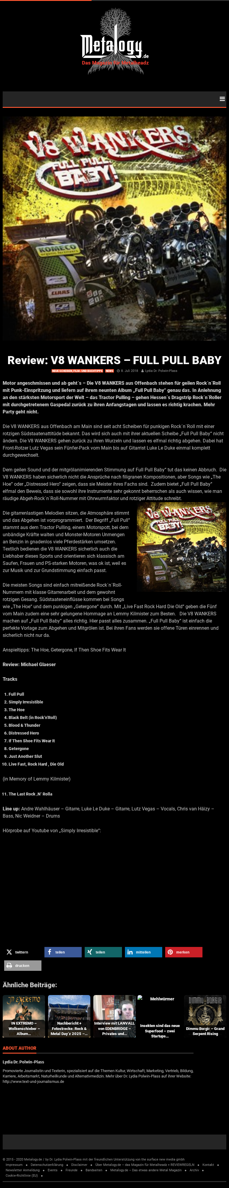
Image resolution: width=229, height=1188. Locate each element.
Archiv (194, 1170)
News (109, 371)
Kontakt (208, 1165)
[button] (22, 952)
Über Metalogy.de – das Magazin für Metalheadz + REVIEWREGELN (144, 1165)
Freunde (72, 1170)
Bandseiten (94, 1170)
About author (19, 1048)
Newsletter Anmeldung (23, 1170)
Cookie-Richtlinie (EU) (22, 1176)
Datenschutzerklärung (47, 1165)
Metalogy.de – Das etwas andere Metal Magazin (146, 1170)
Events (53, 1170)
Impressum (14, 1165)
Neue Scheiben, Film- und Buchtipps (77, 371)
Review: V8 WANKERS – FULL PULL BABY (114, 360)
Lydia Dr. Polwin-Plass (161, 371)
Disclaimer (79, 1165)
